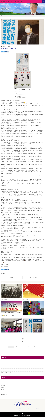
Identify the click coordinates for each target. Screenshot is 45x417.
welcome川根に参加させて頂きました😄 (30, 316)
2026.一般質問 (3, 366)
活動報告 (9, 46)
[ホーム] (1, 15)
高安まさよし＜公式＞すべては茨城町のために (24, 415)
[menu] (43, 1)
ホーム (2, 380)
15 (10, 346)
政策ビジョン (3, 385)
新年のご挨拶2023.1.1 (27, 299)
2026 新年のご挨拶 (4, 369)
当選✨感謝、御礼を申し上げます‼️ (8, 315)
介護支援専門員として (5, 299)
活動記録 (2, 387)
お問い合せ (20, 410)
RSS (22, 413)
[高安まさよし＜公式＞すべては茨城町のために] (21, 1)
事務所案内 (3, 389)
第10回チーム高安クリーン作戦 (6, 372)
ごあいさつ (11, 408)
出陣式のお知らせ (4, 394)
